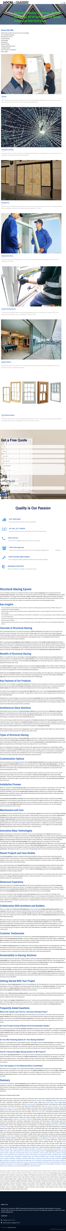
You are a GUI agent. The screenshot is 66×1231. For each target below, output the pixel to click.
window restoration (12, 1108)
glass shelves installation (51, 1154)
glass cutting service (20, 1154)
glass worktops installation (53, 1156)
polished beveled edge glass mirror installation (29, 1160)
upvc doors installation (34, 1165)
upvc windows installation (20, 1165)
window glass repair (40, 1100)
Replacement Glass (7, 256)
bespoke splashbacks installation (33, 1149)
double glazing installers (38, 1151)
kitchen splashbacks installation (13, 1158)
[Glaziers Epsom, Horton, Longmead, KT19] (25, 3)
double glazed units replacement (22, 1151)
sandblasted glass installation (8, 1162)
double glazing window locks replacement (27, 1152)
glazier (40, 1138)
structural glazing (18, 1164)
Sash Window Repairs (8, 415)
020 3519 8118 (37, 20)
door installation (8, 1165)
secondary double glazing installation (38, 1162)
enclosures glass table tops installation (50, 1152)
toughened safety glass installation (22, 1119)
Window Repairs (6, 362)
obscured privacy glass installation (51, 1158)
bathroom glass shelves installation (14, 1149)
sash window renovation (52, 1106)
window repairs (10, 1136)
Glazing (3, 96)
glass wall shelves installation (37, 1156)
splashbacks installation (6, 1164)
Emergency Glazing (7, 150)
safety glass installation (59, 1160)
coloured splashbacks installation (52, 1149)
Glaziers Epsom (12, 1227)
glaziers (55, 1138)
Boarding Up (5, 203)
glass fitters (30, 1154)
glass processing (38, 1154)
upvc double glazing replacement (52, 1164)
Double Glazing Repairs (8, 309)
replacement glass (61, 1100)
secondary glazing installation (57, 1162)
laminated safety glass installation (31, 1158)
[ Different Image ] (6, 492)
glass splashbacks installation (20, 1156)
